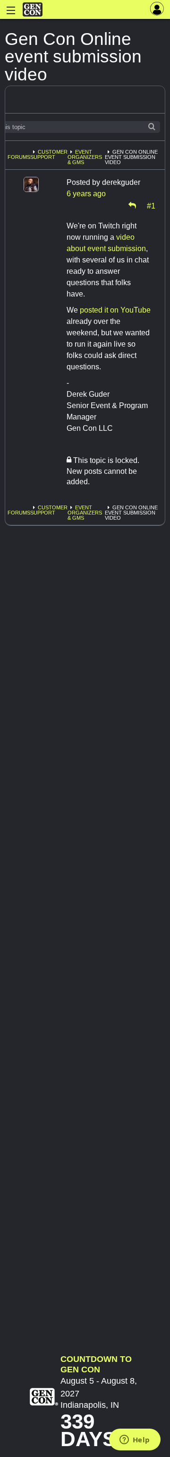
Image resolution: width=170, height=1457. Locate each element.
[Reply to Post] (132, 205)
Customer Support (49, 154)
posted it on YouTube (115, 310)
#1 (151, 205)
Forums (19, 157)
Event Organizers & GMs (85, 157)
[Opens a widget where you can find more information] (135, 1440)
